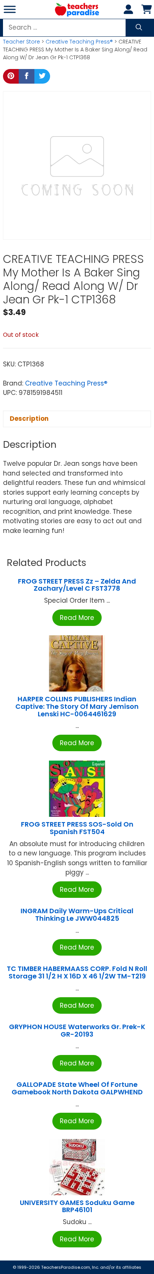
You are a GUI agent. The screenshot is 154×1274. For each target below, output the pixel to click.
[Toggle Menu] (10, 9)
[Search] (139, 28)
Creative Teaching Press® (79, 41)
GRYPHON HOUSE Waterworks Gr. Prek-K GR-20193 (77, 1030)
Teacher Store (21, 41)
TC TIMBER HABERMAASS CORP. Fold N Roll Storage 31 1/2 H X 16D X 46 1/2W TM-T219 (77, 972)
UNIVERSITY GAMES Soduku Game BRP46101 (77, 1206)
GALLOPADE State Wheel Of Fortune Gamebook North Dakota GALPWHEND (77, 1088)
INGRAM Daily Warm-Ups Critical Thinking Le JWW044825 (77, 914)
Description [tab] (29, 418)
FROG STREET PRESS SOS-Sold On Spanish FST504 (77, 827)
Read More (77, 617)
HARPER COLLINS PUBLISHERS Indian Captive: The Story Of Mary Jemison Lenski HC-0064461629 (77, 706)
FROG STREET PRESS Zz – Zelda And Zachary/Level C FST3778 (77, 584)
